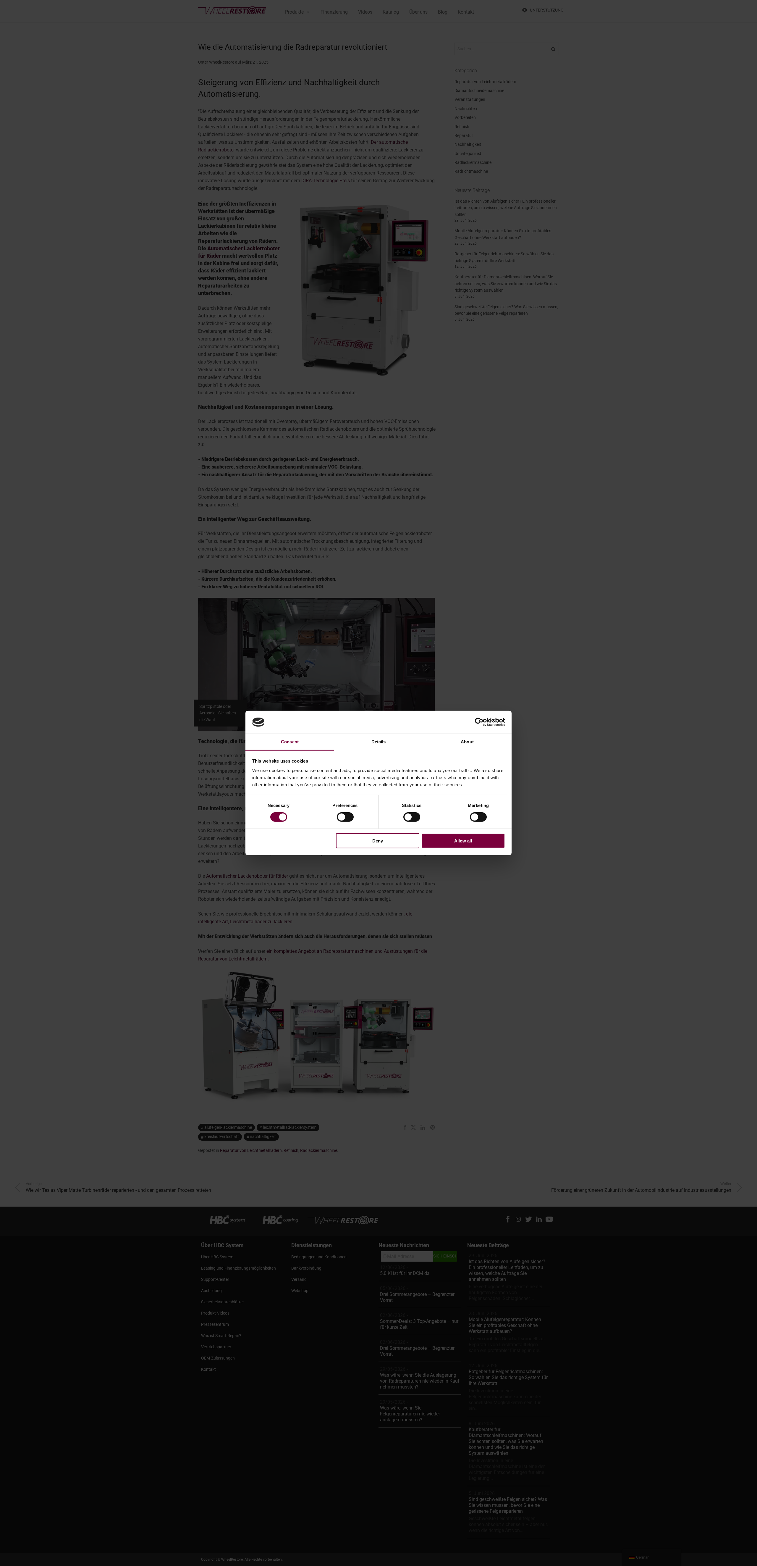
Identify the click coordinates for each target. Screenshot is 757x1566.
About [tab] (467, 741)
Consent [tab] (290, 741)
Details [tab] (378, 741)
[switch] (345, 817)
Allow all (463, 840)
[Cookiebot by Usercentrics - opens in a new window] (479, 722)
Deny (377, 840)
